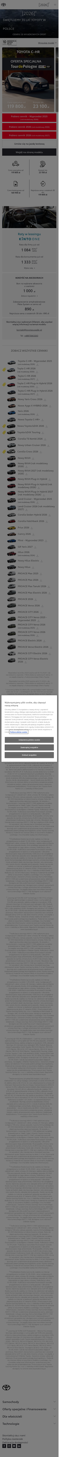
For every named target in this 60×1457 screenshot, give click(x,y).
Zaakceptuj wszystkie (29, 747)
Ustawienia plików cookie (29, 740)
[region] (29, 728)
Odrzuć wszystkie (29, 755)
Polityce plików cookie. (18, 732)
